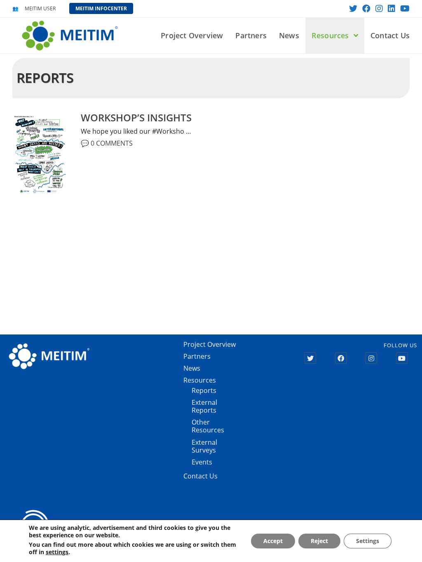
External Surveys (204, 446)
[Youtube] (402, 358)
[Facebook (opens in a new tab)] (366, 9)
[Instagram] (371, 358)
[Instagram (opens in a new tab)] (379, 9)
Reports (204, 390)
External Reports (204, 406)
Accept (273, 541)
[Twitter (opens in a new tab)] (353, 9)
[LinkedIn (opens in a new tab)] (391, 9)
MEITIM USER (40, 8)
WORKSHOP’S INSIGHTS (136, 117)
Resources (199, 380)
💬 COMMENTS (107, 143)
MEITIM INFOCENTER (101, 8)
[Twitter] (310, 358)
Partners (197, 356)
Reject (319, 541)
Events (202, 462)
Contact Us (200, 476)
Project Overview (209, 344)
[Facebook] (341, 358)
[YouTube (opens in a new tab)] (404, 9)
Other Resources (208, 426)
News (191, 368)
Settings (367, 541)
